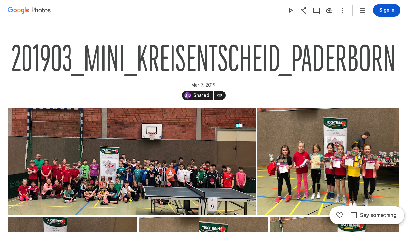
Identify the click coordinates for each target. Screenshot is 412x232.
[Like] (339, 215)
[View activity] (316, 10)
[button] (362, 10)
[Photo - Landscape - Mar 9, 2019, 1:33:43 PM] (328, 161)
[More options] (342, 10)
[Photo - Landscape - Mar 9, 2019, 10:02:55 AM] (132, 161)
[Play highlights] (290, 10)
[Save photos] (329, 10)
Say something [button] (378, 215)
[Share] (303, 10)
